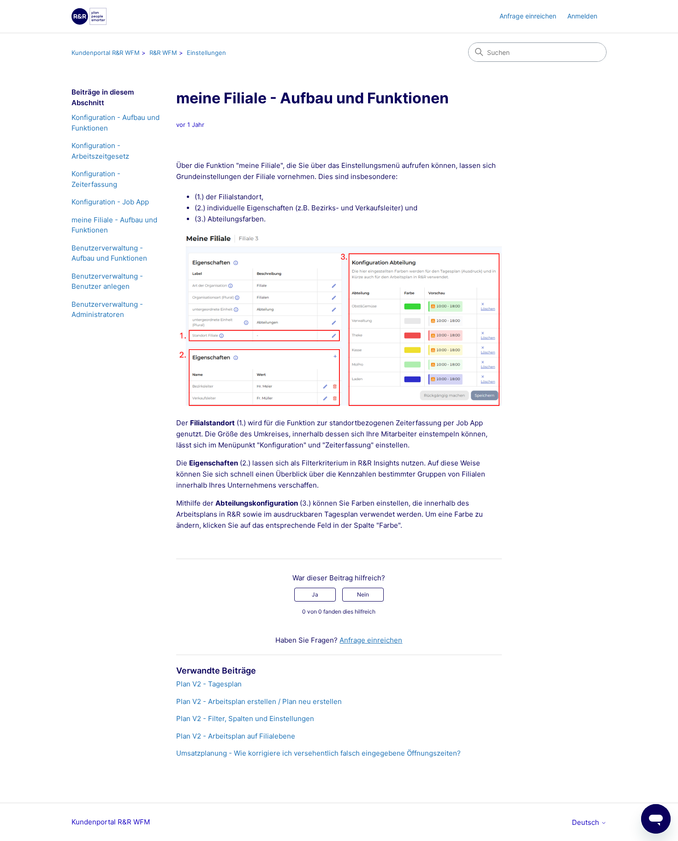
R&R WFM (163, 52)
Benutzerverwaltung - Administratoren (107, 309)
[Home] (89, 16)
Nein (363, 594)
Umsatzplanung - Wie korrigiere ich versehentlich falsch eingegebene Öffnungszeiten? (318, 753)
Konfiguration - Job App (110, 201)
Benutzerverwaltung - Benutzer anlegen (107, 281)
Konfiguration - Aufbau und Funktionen (115, 122)
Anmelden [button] (582, 16)
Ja (315, 594)
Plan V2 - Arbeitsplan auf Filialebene (235, 736)
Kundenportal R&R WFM (105, 52)
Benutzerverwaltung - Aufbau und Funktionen (109, 253)
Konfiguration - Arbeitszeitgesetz (100, 151)
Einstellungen (206, 52)
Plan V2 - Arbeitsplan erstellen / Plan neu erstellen (259, 701)
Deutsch (586, 822)
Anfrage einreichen (528, 16)
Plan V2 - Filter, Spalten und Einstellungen (245, 718)
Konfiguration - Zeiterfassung (95, 179)
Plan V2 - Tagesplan (209, 684)
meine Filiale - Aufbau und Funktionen (114, 225)
